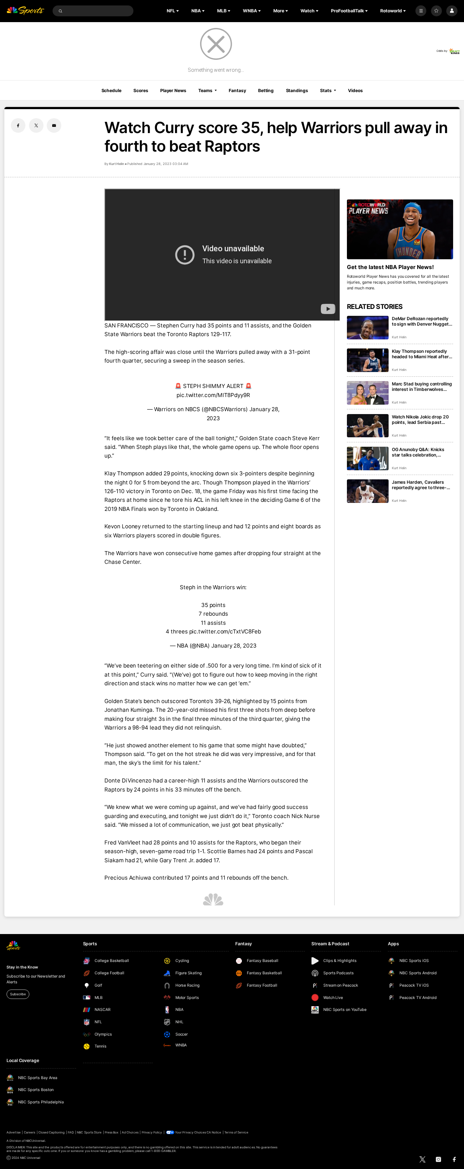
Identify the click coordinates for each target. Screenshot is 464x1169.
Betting (266, 90)
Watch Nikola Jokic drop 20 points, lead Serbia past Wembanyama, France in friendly (420, 419)
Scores (140, 90)
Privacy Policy (152, 1132)
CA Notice (214, 1132)
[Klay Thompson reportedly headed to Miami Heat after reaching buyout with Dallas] (368, 360)
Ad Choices (130, 1132)
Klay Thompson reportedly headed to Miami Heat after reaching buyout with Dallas (421, 353)
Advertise (13, 1132)
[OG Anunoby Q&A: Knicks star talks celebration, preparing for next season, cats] (368, 458)
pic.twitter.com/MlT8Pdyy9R (213, 395)
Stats (325, 90)
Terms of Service (236, 1132)
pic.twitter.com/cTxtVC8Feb (225, 631)
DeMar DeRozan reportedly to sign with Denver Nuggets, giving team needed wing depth (422, 321)
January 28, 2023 (234, 645)
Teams (205, 90)
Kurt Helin (116, 164)
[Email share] (54, 125)
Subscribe (17, 994)
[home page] (25, 11)
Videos (355, 90)
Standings (297, 90)
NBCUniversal (35, 1141)
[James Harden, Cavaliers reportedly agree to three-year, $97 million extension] (368, 491)
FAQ (71, 1132)
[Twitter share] (36, 125)
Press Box (112, 1132)
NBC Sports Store (89, 1132)
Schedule (111, 90)
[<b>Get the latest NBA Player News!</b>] (400, 229)
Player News (173, 90)
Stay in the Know (22, 967)
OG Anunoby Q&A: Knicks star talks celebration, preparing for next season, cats (419, 452)
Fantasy (237, 90)
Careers (29, 1132)
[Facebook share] (18, 125)
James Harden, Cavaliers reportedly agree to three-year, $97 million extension (419, 484)
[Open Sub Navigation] (178, 10)
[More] (420, 10)
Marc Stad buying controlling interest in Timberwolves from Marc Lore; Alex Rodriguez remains (422, 386)
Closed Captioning (51, 1132)
